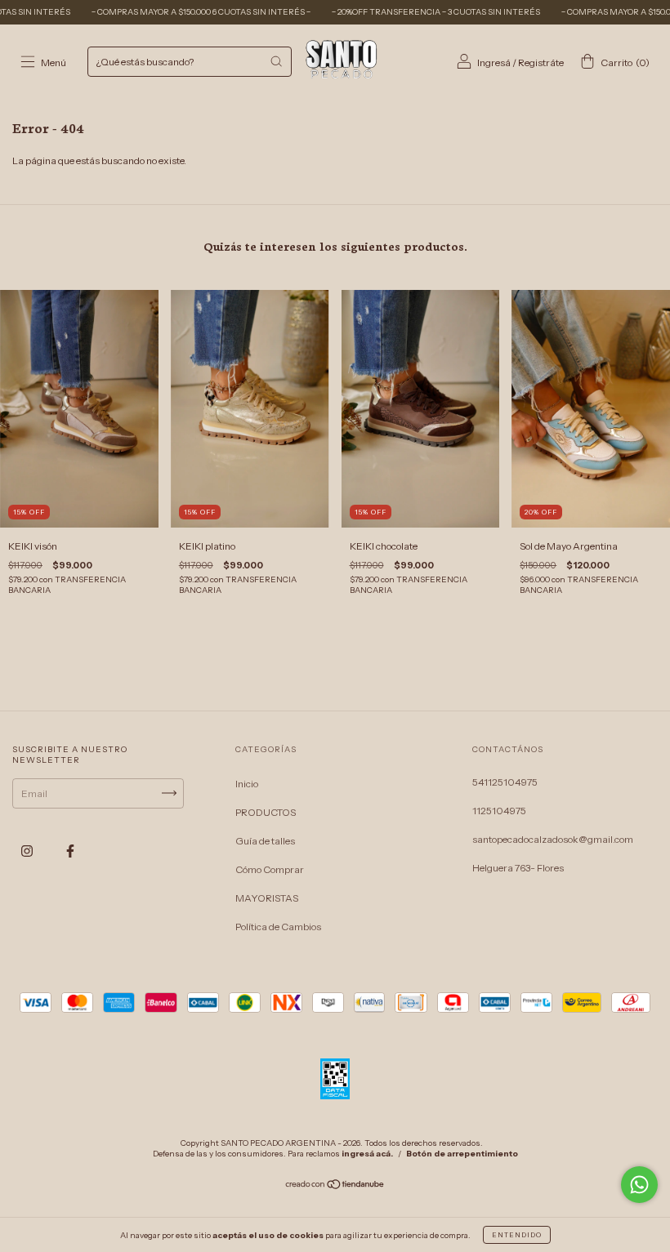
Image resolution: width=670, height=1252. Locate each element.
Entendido (517, 1235)
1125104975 (499, 810)
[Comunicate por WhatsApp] (639, 1184)
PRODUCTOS (265, 812)
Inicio (246, 783)
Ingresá (494, 62)
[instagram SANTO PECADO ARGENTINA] (27, 850)
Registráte (541, 62)
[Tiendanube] (335, 1186)
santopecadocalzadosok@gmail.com (552, 839)
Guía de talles (265, 841)
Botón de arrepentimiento (462, 1153)
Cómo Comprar (269, 869)
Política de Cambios (278, 926)
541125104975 (505, 782)
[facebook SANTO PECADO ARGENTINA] (70, 850)
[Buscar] (276, 61)
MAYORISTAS (266, 898)
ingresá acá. (367, 1153)
